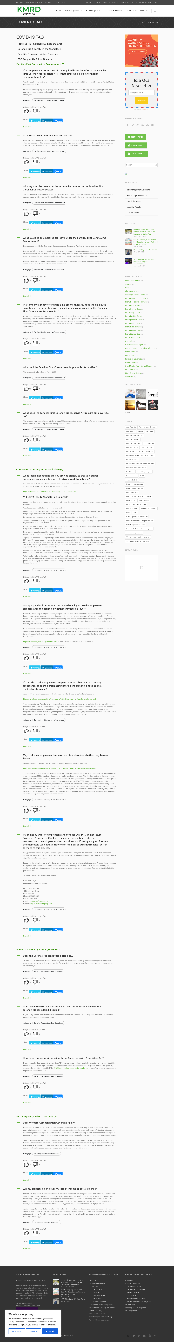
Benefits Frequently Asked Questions (48, 971)
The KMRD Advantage (97, 1283)
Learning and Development (135, 1307)
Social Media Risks (132, 529)
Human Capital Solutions (136, 195)
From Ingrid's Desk (133, 316)
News (128, 512)
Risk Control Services (97, 1314)
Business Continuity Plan (134, 435)
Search (155, 164)
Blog (127, 287)
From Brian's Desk (133, 305)
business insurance (132, 439)
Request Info (137, 137)
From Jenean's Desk (133, 319)
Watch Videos (137, 145)
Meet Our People (133, 207)
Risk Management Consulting (100, 1317)
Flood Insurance (131, 476)
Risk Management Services (135, 525)
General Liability (132, 480)
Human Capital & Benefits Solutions (140, 348)
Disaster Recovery (132, 455)
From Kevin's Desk (133, 330)
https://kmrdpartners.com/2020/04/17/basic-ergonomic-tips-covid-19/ (49, 491)
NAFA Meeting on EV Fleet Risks (145, 250)
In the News (130, 351)
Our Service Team (98, 1295)
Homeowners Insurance (134, 484)
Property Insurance (133, 521)
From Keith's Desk (132, 327)
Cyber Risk (149, 451)
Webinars (129, 376)
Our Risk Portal (96, 1298)
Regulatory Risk (147, 521)
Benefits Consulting (134, 1286)
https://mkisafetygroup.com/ (41, 904)
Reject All (33, 1331)
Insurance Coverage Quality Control (138, 496)
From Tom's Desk (132, 337)
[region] (33, 1323)
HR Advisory (130, 1304)
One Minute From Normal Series (138, 366)
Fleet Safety (130, 472)
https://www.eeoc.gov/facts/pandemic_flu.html (41, 641)
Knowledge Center (134, 201)
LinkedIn (142, 124)
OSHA (135, 512)
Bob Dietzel (149, 431)
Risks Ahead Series (133, 373)
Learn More (35, 1306)
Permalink (27, 127)
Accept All (50, 1331)
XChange (146, 541)
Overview (92, 1280)
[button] (67, 73)
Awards (128, 284)
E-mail (152, 124)
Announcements (132, 280)
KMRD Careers (132, 212)
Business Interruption (133, 443)
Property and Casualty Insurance (102, 1307)
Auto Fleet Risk (131, 427)
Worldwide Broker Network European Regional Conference (144, 261)
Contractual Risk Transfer (135, 451)
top (168, 1336)
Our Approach (96, 1289)
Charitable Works (132, 447)
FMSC (142, 476)
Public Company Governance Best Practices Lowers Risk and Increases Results (145, 241)
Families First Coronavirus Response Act (49, 100)
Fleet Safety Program (144, 472)
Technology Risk (146, 529)
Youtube (147, 124)
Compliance (131, 1295)
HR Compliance (131, 1311)
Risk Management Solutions (138, 190)
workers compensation (134, 533)
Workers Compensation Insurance (138, 537)
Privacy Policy (68, 1336)
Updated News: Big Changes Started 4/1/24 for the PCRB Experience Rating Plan (144, 231)
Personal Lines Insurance (99, 1320)
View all (128, 413)
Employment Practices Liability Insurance (140, 464)
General (128, 341)
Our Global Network (98, 1301)
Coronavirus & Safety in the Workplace (49, 570)
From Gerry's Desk (133, 309)
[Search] (154, 11)
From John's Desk (132, 323)
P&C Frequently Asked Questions (46, 1153)
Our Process (96, 1292)
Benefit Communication (136, 1298)
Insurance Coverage (133, 359)
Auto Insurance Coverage (147, 427)
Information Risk (132, 492)
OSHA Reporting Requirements (137, 517)
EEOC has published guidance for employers (71, 1068)
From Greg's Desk (132, 312)
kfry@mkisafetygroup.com (39, 901)
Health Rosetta (133, 1292)
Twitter (132, 124)
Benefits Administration (136, 1289)
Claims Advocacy (132, 291)
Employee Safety (132, 459)
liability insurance (132, 508)
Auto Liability (130, 431)
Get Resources (138, 154)
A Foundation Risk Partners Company (30, 1280)
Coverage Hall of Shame (135, 294)
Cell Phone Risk (149, 443)
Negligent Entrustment (148, 508)
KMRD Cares (130, 362)
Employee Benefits (147, 455)
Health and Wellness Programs (139, 1301)
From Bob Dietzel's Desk (135, 298)
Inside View (130, 355)
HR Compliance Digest (134, 344)
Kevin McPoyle (131, 500)
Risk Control (130, 369)
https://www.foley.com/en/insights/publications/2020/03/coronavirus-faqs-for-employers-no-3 (59, 699)
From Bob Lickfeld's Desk (135, 302)
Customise (16, 1331)
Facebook (127, 124)
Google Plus (137, 124)
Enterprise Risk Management (136, 468)
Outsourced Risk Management (101, 1304)
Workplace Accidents (133, 541)
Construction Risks (147, 447)
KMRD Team (141, 504)
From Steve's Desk (133, 334)
